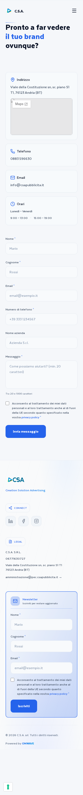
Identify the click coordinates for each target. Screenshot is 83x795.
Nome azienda (15, 333)
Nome (10, 238)
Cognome (13, 262)
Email (10, 285)
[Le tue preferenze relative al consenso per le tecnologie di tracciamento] (8, 787)
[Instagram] (36, 521)
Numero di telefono (20, 309)
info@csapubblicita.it (27, 185)
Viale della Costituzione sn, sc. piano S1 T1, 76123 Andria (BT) (39, 89)
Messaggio (14, 356)
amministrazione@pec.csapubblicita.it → (34, 577)
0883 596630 (21, 158)
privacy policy (30, 417)
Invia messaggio (26, 431)
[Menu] (74, 11)
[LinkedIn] (11, 521)
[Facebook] (23, 521)
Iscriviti (24, 706)
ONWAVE (28, 743)
